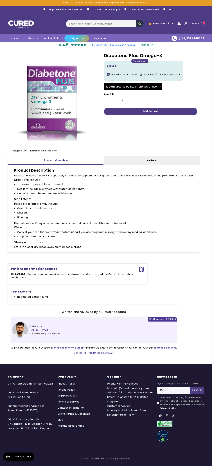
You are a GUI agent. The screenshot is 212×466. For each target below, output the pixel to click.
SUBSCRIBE (197, 390)
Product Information (56, 160)
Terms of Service (69, 401)
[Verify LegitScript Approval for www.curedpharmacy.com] (162, 435)
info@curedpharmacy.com (131, 388)
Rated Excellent (163, 23)
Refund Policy (66, 390)
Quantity (109, 94)
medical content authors (69, 347)
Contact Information (71, 408)
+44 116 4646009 (127, 383)
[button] (105, 23)
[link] (61, 9)
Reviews (151, 160)
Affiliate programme (71, 426)
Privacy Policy (67, 383)
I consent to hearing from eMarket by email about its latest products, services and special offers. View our (182, 403)
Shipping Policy (67, 395)
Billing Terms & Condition (74, 414)
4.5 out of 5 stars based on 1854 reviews (113, 44)
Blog (60, 420)
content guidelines (164, 347)
